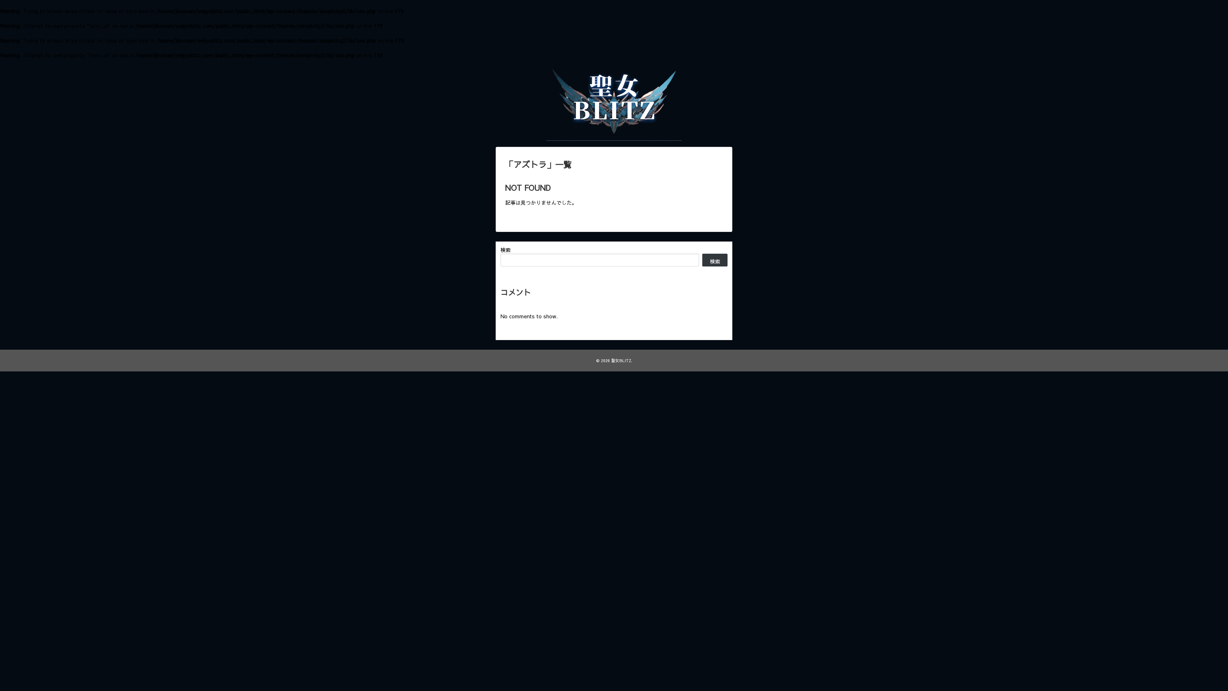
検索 (505, 249)
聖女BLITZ (621, 360)
